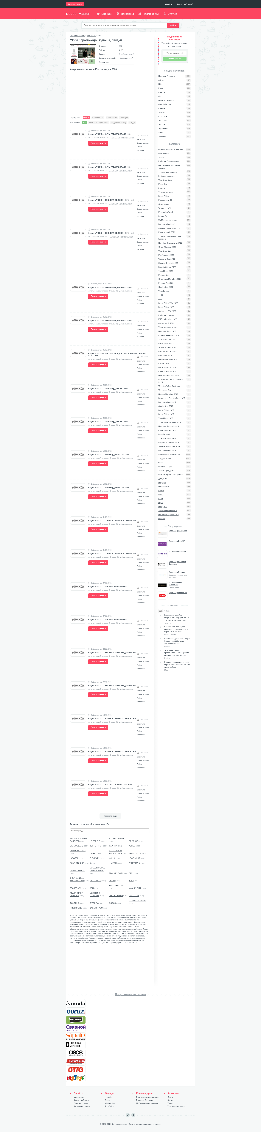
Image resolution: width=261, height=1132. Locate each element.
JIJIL (131, 881)
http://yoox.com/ (126, 58)
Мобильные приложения (147, 1103)
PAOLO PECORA (116, 885)
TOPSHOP (133, 841)
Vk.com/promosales (175, 1106)
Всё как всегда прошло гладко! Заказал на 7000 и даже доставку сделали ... (177, 643)
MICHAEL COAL (116, 873)
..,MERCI (113, 863)
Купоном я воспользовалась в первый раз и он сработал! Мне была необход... (177, 666)
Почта (170, 1097)
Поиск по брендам (144, 1100)
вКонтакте (133, 1115)
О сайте (168, 4)
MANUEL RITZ (135, 888)
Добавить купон (75, 4)
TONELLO (74, 903)
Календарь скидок (82, 1106)
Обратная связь (81, 1103)
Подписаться (174, 59)
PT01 (131, 873)
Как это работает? (185, 4)
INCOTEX (74, 858)
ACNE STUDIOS (77, 863)
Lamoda (108, 1097)
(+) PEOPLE (95, 841)
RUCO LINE (134, 896)
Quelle (108, 1100)
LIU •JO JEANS (76, 846)
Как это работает (81, 1100)
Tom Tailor (109, 1106)
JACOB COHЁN (116, 896)
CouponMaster (78, 14)
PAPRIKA (113, 846)
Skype (170, 1100)
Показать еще (110, 816)
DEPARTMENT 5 (77, 870)
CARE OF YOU (96, 908)
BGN (92, 888)
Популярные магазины (130, 994)
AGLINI (112, 858)
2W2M (112, 881)
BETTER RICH (96, 846)
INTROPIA (94, 903)
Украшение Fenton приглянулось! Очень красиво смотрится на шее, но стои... (176, 654)
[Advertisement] (110, 93)
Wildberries (110, 1103)
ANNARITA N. (134, 863)
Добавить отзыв (127, 138)
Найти (173, 25)
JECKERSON (75, 888)
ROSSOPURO (76, 908)
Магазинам (79, 1097)
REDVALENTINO (116, 838)
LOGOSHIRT (134, 858)
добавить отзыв (127, 54)
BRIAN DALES (135, 853)
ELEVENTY (94, 858)
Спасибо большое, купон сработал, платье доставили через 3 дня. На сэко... (176, 631)
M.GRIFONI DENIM (137, 900)
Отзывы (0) (115, 138)
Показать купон (98, 143)
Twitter (170, 1103)
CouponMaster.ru (77, 35)
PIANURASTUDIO (78, 851)
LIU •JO (93, 853)
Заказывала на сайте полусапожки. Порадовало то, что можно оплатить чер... (176, 619)
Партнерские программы (147, 1097)
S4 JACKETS (95, 881)
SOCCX (112, 903)
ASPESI (132, 846)
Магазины (91, 35)
